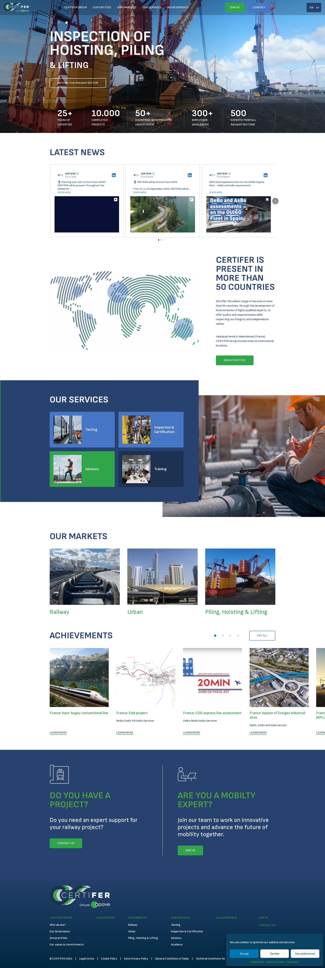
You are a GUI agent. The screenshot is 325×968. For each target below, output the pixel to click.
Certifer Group (75, 7)
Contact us (267, 925)
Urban (131, 931)
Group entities (58, 938)
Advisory (92, 469)
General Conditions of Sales (172, 958)
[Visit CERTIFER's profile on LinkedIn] (61, 175)
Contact (259, 7)
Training (160, 469)
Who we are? (58, 925)
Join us (235, 7)
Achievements (177, 7)
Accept (244, 953)
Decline (274, 953)
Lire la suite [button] (64, 192)
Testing (91, 429)
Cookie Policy (257, 961)
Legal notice (292, 961)
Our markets (126, 7)
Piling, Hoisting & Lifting (143, 938)
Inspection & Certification (164, 429)
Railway (132, 925)
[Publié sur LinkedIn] (114, 175)
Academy (177, 944)
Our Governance (60, 931)
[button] (51, 22)
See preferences (305, 953)
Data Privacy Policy (275, 961)
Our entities (102, 7)
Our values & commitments (67, 944)
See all (262, 635)
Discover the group (72, 83)
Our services (151, 7)
